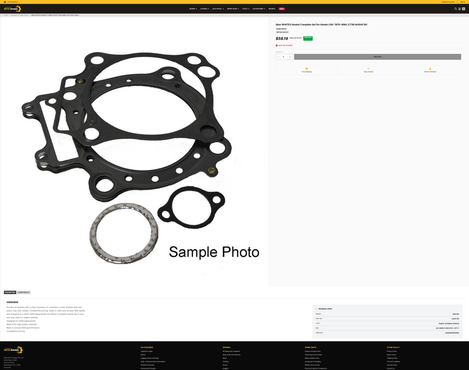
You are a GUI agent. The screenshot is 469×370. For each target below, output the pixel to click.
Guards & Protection (147, 365)
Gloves (225, 365)
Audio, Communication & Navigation (153, 361)
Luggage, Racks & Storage (150, 358)
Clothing (226, 361)
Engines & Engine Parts (312, 351)
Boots (225, 358)
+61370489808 (12, 2)
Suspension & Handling (313, 361)
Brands (272, 9)
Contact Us (391, 368)
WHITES (283, 29)
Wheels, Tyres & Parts (312, 365)
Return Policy (391, 355)
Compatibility (23, 292)
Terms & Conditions (393, 361)
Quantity (279, 52)
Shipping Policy (392, 358)
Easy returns (368, 72)
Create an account (448, 2)
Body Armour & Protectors (231, 355)
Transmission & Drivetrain (313, 355)
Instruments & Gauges (148, 368)
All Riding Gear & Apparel (231, 351)
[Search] (455, 8)
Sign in (462, 2)
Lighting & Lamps (146, 351)
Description (10, 292)
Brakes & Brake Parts (312, 358)
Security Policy (392, 365)
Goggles (225, 368)
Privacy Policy (392, 351)
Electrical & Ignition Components (316, 368)
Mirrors (143, 355)
